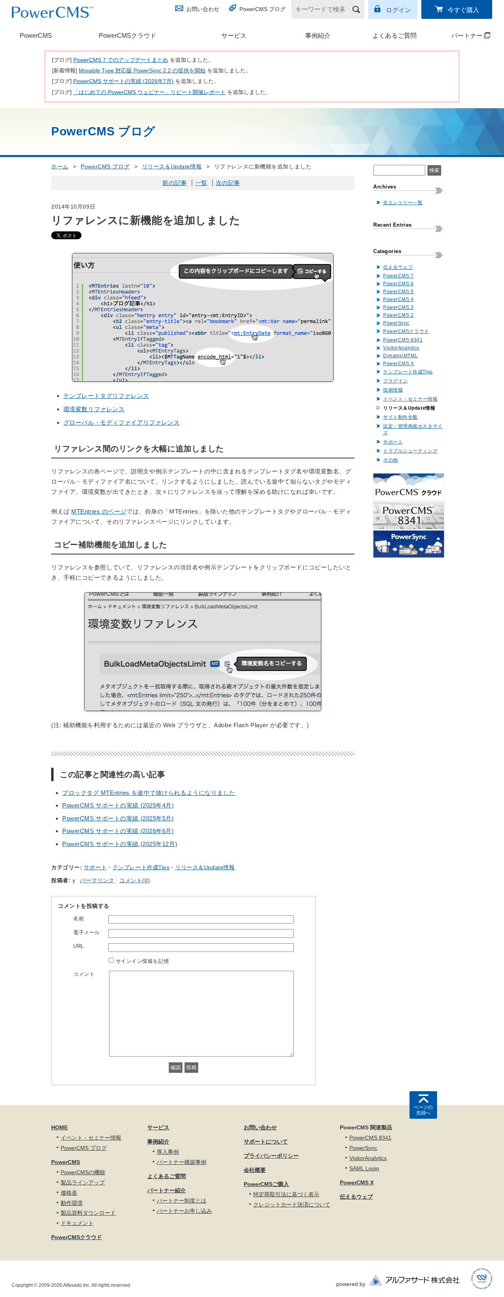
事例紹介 (317, 35)
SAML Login (364, 1168)
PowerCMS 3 (398, 307)
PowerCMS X (398, 363)
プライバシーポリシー (271, 1156)
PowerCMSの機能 (83, 1172)
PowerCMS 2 (398, 315)
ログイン (398, 10)
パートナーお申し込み (184, 1211)
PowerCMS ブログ (262, 9)
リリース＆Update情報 (172, 166)
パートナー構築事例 (181, 1162)
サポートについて (266, 1141)
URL (78, 946)
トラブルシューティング (410, 451)
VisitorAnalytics (401, 348)
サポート (95, 867)
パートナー (460, 35)
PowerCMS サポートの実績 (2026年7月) (123, 81)
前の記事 (174, 182)
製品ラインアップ (83, 1182)
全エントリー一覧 (402, 202)
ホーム (60, 166)
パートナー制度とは (181, 1200)
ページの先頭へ (423, 1110)
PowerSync (396, 323)
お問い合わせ (202, 9)
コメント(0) (134, 880)
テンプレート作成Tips (141, 867)
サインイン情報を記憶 (142, 961)
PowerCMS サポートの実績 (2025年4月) (118, 805)
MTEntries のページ (98, 511)
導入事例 (168, 1152)
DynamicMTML (400, 355)
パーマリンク (97, 880)
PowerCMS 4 (398, 299)
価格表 (69, 1193)
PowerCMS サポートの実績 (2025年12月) (119, 844)
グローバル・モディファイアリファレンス (121, 422)
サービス (233, 35)
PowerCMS (36, 35)
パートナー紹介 (166, 1190)
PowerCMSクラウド (127, 35)
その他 (390, 460)
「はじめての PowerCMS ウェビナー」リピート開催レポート (149, 92)
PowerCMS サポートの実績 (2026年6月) (118, 831)
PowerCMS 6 (398, 283)
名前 (78, 919)
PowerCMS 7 (398, 276)
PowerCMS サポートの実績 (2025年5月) (118, 818)
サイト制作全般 (400, 417)
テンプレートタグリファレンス (106, 395)
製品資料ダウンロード (88, 1213)
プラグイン (395, 381)
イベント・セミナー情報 (410, 399)
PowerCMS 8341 (402, 340)
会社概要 (255, 1170)
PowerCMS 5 (398, 291)
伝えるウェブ (398, 267)
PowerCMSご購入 (266, 1184)
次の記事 (228, 182)
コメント (83, 974)
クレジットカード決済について (291, 1204)
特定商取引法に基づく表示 (286, 1194)
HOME (59, 1127)
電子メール (86, 932)
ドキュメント (77, 1223)
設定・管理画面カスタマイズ (413, 429)
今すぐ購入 (463, 10)
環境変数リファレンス (94, 409)
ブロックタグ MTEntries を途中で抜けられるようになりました (148, 792)
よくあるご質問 (394, 35)
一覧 (201, 182)
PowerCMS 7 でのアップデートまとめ (120, 60)
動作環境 (72, 1203)
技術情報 (393, 390)
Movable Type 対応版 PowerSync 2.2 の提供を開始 (142, 70)
